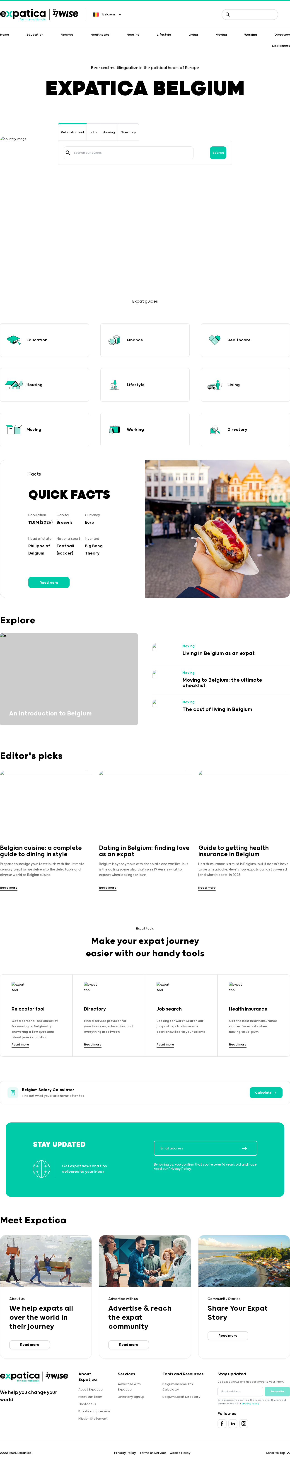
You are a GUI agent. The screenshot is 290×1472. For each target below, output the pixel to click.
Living (193, 35)
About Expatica (90, 1389)
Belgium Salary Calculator (48, 1090)
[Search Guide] (68, 152)
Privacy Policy (180, 1169)
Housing (133, 35)
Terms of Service (153, 1453)
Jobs (93, 132)
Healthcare (100, 35)
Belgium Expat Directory (181, 1397)
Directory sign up (131, 1397)
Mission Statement (93, 1418)
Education (35, 35)
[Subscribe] (249, 1148)
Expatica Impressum (94, 1411)
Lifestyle (164, 35)
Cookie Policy (180, 1453)
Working (250, 35)
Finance (66, 35)
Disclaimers (281, 46)
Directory (282, 35)
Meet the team (90, 1397)
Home (4, 35)
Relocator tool (72, 132)
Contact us (87, 1404)
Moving (221, 35)
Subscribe (277, 1391)
